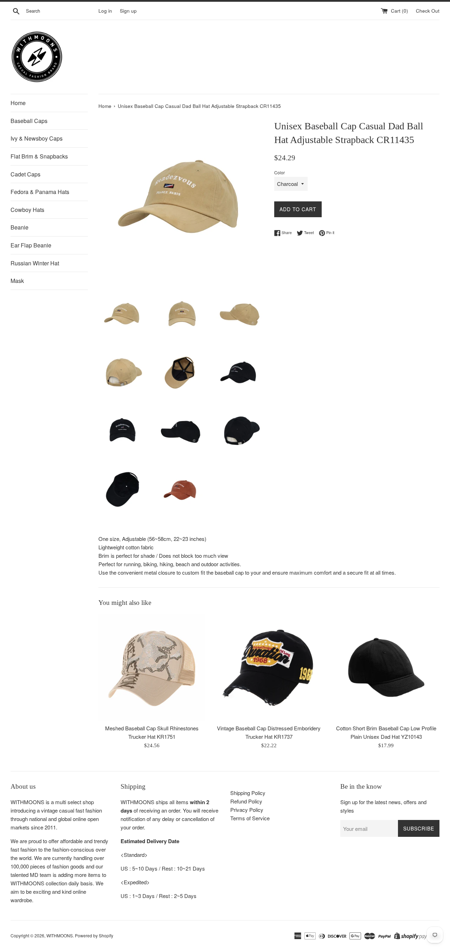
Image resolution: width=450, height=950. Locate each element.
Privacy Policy (246, 809)
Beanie (19, 227)
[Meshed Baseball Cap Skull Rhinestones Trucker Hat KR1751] (151, 667)
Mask (17, 281)
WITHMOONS (59, 935)
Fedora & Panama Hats (40, 192)
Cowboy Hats (27, 210)
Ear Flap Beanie (31, 245)
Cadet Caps (25, 174)
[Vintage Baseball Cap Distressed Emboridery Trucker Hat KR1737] (269, 667)
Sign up (128, 10)
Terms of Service (250, 818)
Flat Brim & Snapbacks (39, 156)
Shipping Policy (247, 792)
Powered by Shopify (94, 935)
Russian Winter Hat (35, 263)
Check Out (427, 10)
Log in (105, 10)
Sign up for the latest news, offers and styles (383, 806)
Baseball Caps (29, 121)
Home (18, 103)
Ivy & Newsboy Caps (37, 138)
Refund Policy (246, 801)
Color (279, 172)
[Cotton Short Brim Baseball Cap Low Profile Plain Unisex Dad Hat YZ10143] (386, 667)
